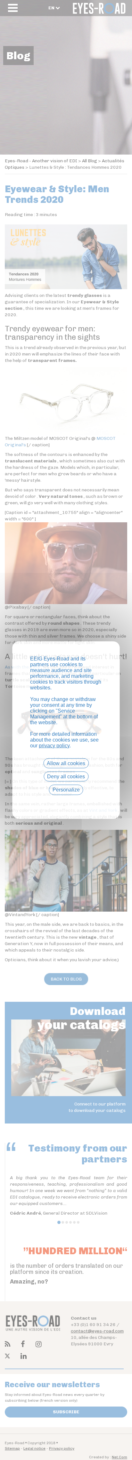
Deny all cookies (66, 776)
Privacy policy (66, 801)
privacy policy (54, 745)
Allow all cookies (66, 763)
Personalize (66, 789)
